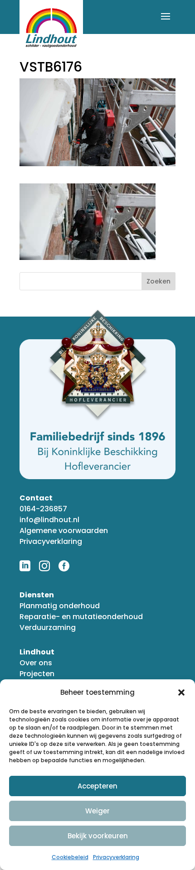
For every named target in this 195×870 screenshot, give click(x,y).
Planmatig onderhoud (60, 606)
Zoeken (158, 281)
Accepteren (97, 786)
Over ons (36, 663)
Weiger (97, 811)
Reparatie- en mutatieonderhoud (81, 616)
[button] (181, 692)
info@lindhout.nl (49, 519)
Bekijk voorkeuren (98, 836)
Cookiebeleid (70, 857)
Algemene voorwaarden (64, 530)
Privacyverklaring (116, 857)
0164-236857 (43, 509)
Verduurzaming (48, 627)
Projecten (37, 673)
